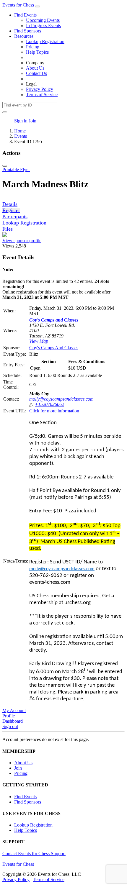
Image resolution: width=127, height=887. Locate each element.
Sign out (10, 726)
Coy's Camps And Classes (53, 347)
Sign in (20, 120)
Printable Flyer (16, 169)
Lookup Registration (45, 41)
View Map (38, 341)
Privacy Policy (39, 89)
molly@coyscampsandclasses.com (61, 398)
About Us (35, 67)
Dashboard (12, 721)
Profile (8, 715)
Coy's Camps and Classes (53, 319)
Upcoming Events (43, 20)
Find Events (25, 14)
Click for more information (54, 410)
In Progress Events (43, 25)
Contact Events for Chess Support (34, 853)
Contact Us (36, 73)
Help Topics (37, 52)
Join (32, 120)
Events (20, 136)
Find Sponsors (27, 30)
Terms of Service (42, 94)
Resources (23, 36)
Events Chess (18, 864)
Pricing (32, 46)
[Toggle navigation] (37, 6)
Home (20, 130)
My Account (14, 710)
